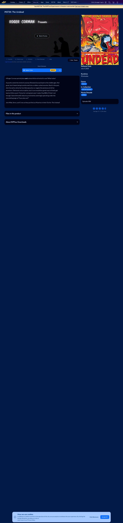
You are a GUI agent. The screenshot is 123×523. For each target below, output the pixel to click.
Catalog (12, 2)
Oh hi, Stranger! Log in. (97, 2)
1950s (84, 95)
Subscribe (35, 2)
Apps (42, 2)
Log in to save (8, 61)
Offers (29, 2)
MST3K (53, 2)
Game (47, 2)
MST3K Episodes (86, 89)
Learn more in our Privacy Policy (26, 520)
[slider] (93, 108)
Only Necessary (94, 517)
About (59, 2)
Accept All (105, 517)
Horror (84, 84)
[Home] (4, 2)
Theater (74, 60)
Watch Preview (43, 36)
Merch (65, 2)
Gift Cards (74, 2)
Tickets (21, 2)
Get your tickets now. (82, 6)
